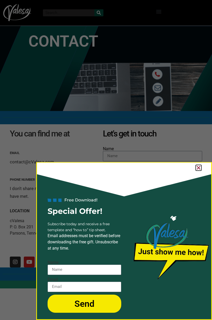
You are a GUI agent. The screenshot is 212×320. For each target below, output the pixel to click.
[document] (106, 160)
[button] (198, 167)
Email (53, 280)
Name (53, 262)
